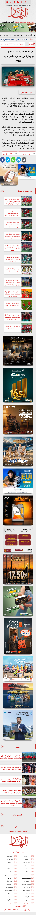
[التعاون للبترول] (18, 510)
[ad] (18, 350)
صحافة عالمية (26, 890)
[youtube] (21, 2)
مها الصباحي (25, 92)
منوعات (10, 871)
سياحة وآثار (9, 899)
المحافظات (9, 868)
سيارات (9, 896)
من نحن (26, 903)
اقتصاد (9, 862)
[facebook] (28, 2)
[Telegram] (18, 160)
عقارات (26, 899)
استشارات (26, 881)
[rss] (18, 2)
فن (9, 865)
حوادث (26, 865)
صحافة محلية (9, 887)
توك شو (9, 884)
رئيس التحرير (27, 887)
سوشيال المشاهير (26, 884)
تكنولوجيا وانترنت (26, 878)
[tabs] (7, 2)
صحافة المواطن (9, 875)
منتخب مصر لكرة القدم (26, 153)
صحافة (26, 875)
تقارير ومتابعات (7, 35)
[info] (10, 2)
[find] (14, 2)
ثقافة (26, 868)
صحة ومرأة (9, 881)
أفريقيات (26, 896)
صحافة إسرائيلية (9, 890)
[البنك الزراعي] (27, 171)
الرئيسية (26, 856)
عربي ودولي (16, 35)
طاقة (9, 893)
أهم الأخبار (29, 35)
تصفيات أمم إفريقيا (9, 153)
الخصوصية (18, 906)
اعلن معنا (9, 903)
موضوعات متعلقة (25, 191)
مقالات (26, 871)
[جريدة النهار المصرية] (18, 27)
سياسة (9, 878)
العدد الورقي (26, 893)
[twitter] (25, 2)
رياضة (22, 35)
